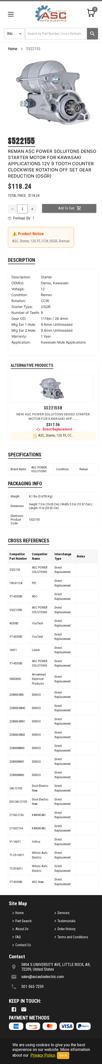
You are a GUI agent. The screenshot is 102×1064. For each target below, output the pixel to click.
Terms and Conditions (72, 937)
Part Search (23, 921)
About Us (21, 929)
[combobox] (55, 33)
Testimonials (66, 921)
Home (12, 48)
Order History (66, 929)
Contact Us (23, 945)
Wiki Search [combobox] (15, 34)
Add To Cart (66, 208)
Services (63, 913)
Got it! (63, 1055)
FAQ (18, 937)
